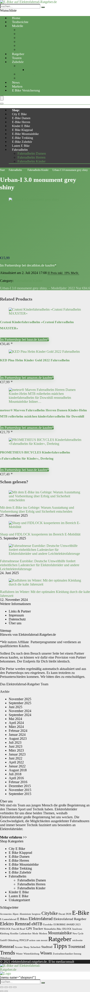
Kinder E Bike (21, 126)
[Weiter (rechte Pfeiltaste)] (6, 991)
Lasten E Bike (20, 145)
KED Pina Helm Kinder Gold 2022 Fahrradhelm (35, 360)
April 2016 (16, 778)
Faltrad (22, 37)
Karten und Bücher (30, 78)
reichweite (77, 940)
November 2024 (20, 711)
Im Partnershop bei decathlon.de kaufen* (28, 265)
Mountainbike (27, 34)
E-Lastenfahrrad (8, 919)
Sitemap (5, 630)
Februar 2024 (18, 730)
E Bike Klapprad (22, 130)
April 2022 (16, 762)
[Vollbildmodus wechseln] (6, 987)
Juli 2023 (15, 742)
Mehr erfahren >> (13, 837)
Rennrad (23, 45)
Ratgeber (59, 938)
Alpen (15, 914)
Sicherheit (35, 947)
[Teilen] (10, 987)
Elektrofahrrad (41, 918)
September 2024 (20, 715)
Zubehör (18, 62)
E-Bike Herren (21, 122)
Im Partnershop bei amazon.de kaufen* (27, 378)
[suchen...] (43, 7)
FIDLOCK (5, 929)
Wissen (46, 953)
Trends (7, 952)
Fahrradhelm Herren (31, 157)
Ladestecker (25, 933)
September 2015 (20, 794)
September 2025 (20, 703)
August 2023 (18, 738)
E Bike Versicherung (26, 90)
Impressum (16, 615)
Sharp (26, 947)
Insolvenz (77, 929)
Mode (35, 933)
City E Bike (19, 114)
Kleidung (4, 933)
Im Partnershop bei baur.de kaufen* (24, 339)
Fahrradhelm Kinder (31, 161)
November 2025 (20, 699)
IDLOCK (66, 929)
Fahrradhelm (20, 149)
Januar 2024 (17, 734)
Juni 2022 (15, 758)
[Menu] (1, 98)
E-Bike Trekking (22, 138)
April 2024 (16, 723)
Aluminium (25, 914)
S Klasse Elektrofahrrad (33, 49)
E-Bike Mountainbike (25, 134)
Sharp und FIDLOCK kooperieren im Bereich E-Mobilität (40, 534)
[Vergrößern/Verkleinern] (1, 987)
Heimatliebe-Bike (52, 929)
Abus (3, 277)
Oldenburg (13, 940)
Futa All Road (18, 929)
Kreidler (14, 933)
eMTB (36, 924)
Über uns (15, 623)
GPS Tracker (34, 928)
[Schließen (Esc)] (15, 987)
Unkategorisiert (19, 900)
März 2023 (16, 750)
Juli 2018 (15, 774)
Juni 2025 (15, 707)
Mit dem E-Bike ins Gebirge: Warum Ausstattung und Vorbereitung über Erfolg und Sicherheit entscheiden (37, 509)
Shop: (16, 110)
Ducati (62, 914)
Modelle (17, 26)
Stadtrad (46, 947)
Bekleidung (25, 66)
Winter (19, 954)
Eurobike (48, 924)
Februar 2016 (18, 782)
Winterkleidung (31, 954)
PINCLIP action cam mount (33, 940)
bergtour (36, 914)
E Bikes (22, 919)
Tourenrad (24, 41)
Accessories (6, 914)
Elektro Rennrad (15, 923)
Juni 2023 (15, 746)
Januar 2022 (17, 766)
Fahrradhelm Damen (31, 153)
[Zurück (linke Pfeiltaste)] (1, 991)
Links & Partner (20, 611)
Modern (43, 933)
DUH (68, 914)
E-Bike (80, 913)
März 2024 (16, 727)
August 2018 (18, 770)
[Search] (1, 103)
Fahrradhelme (35, 70)
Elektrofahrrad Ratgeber (70, 919)
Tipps (60, 946)
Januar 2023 (17, 754)
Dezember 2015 (20, 786)
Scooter (19, 947)
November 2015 (20, 790)
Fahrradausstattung (30, 74)
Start (2, 170)
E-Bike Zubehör (22, 141)
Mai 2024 (15, 719)
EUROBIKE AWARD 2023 (67, 924)
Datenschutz (17, 619)
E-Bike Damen (21, 118)
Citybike (23, 30)
